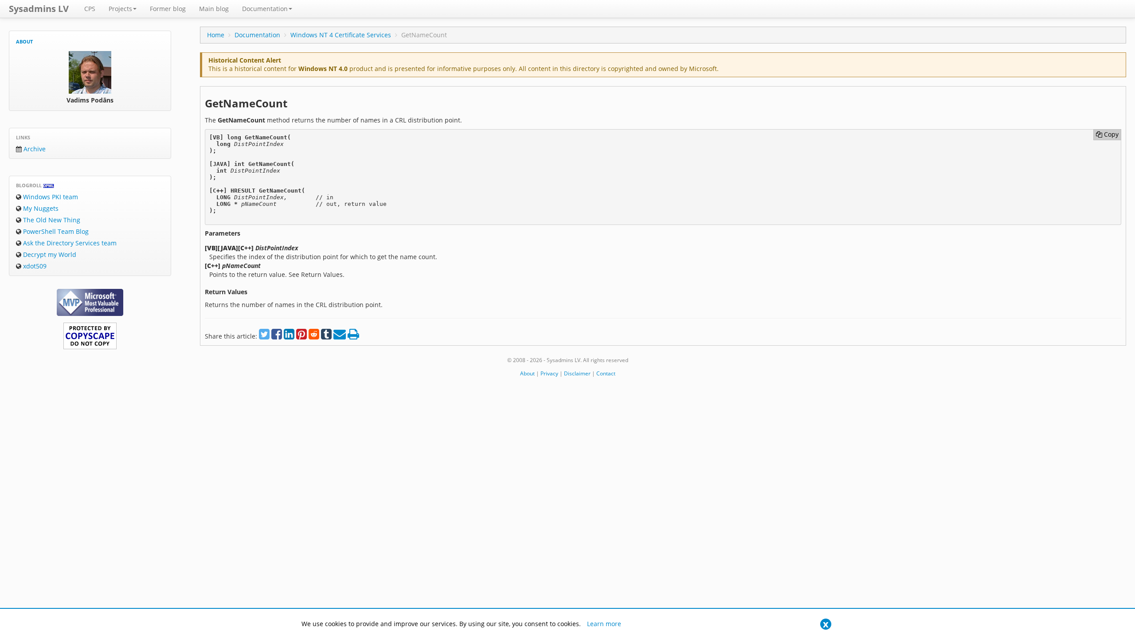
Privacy (549, 373)
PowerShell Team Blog (55, 231)
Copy (1110, 134)
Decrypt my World (48, 254)
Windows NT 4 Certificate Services (340, 35)
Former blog (168, 8)
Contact (605, 373)
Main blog (214, 8)
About (24, 41)
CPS (89, 8)
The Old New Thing (50, 220)
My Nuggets (40, 208)
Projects (120, 8)
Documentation (265, 8)
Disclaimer (577, 373)
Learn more (604, 623)
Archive (34, 149)
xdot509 (34, 266)
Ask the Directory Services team (69, 243)
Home (215, 35)
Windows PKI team (49, 197)
